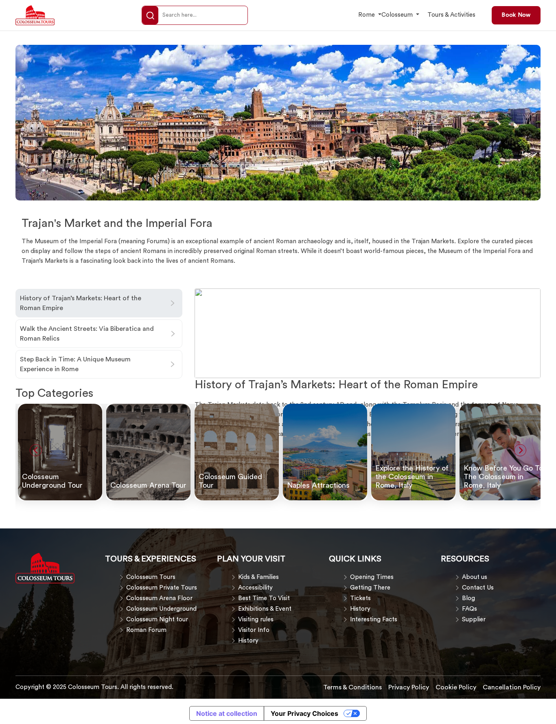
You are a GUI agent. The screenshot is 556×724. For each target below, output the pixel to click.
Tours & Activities (451, 15)
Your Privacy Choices (304, 713)
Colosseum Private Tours (161, 588)
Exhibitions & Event (264, 609)
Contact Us (478, 588)
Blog (468, 598)
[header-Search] (150, 15)
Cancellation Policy (512, 687)
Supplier (474, 619)
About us (474, 577)
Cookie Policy (456, 687)
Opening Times (372, 577)
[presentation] (36, 450)
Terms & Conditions (352, 687)
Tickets (360, 598)
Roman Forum (146, 630)
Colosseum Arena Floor (159, 598)
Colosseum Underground (161, 609)
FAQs (469, 609)
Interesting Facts (373, 619)
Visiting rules (256, 619)
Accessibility (255, 588)
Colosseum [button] (397, 15)
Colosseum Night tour (157, 619)
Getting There (370, 588)
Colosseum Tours (150, 577)
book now (515, 15)
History (248, 641)
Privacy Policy (408, 687)
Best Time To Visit (264, 598)
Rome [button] (367, 15)
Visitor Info (253, 630)
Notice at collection (226, 713)
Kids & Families (258, 577)
